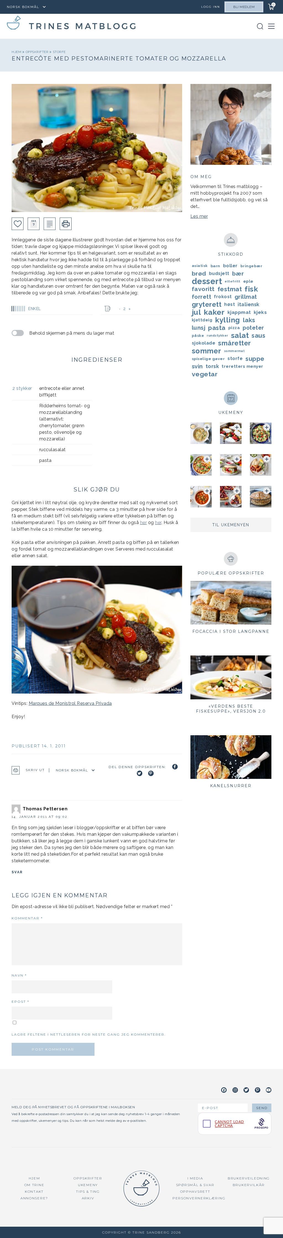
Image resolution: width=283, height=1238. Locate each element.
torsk (212, 366)
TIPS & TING (88, 1191)
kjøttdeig (202, 320)
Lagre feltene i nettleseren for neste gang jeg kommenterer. (89, 1034)
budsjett (219, 273)
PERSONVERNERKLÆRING (198, 1198)
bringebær (251, 266)
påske (198, 335)
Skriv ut (35, 770)
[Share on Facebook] (175, 766)
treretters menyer (242, 366)
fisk (251, 289)
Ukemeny (88, 1185)
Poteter (253, 327)
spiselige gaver (208, 358)
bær (238, 273)
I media (195, 1178)
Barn (215, 266)
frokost (223, 296)
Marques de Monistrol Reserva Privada (70, 703)
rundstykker (217, 335)
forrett (201, 296)
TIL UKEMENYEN (230, 525)
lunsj (199, 327)
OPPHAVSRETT (195, 1191)
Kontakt (34, 1191)
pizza (234, 327)
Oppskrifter (37, 52)
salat (240, 335)
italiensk (249, 304)
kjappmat (239, 312)
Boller (230, 265)
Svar (17, 872)
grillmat (246, 296)
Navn (19, 975)
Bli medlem (244, 7)
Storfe (235, 358)
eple (248, 281)
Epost (20, 1001)
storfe (59, 52)
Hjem (17, 52)
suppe (254, 358)
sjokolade (204, 343)
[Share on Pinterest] (151, 773)
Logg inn (210, 7)
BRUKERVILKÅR (249, 1185)
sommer (206, 351)
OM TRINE (34, 1185)
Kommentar (27, 918)
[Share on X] (139, 773)
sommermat (234, 351)
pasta (217, 327)
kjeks (260, 312)
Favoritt (203, 288)
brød (199, 273)
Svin (197, 366)
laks (249, 320)
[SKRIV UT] (66, 224)
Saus (258, 335)
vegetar (205, 374)
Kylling (227, 320)
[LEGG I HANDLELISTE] (50, 224)
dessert (207, 281)
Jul (196, 312)
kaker (214, 312)
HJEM (34, 1178)
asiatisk (200, 266)
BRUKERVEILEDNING (249, 1178)
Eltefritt (232, 281)
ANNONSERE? (34, 1198)
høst (229, 304)
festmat (230, 289)
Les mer (199, 216)
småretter (234, 343)
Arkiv (88, 1198)
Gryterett (207, 304)
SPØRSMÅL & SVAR (195, 1185)
